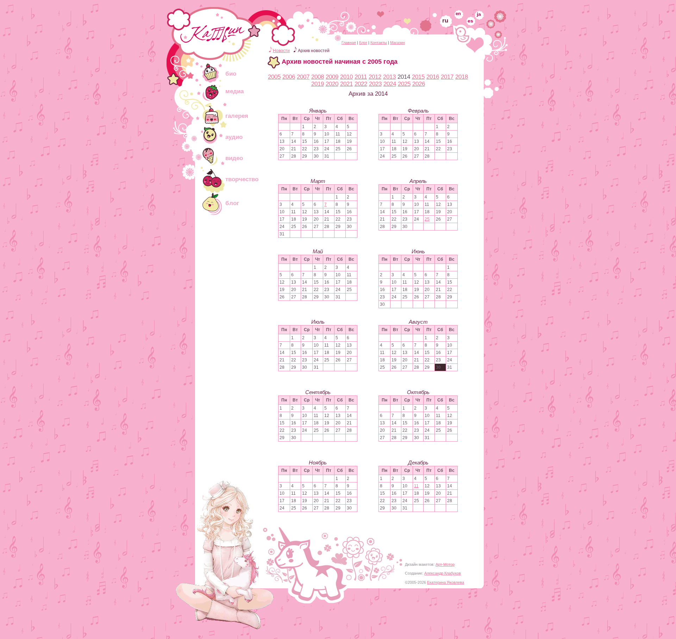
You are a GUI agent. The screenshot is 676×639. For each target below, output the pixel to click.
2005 (274, 77)
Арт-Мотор (445, 564)
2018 (461, 77)
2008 (317, 77)
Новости (281, 50)
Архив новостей (314, 50)
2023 (375, 84)
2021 (346, 84)
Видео (234, 158)
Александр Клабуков (442, 573)
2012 (375, 77)
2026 (418, 84)
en (458, 13)
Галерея (236, 116)
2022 (361, 84)
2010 (346, 77)
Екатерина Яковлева (445, 582)
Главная (349, 42)
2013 (389, 77)
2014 (404, 77)
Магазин (397, 42)
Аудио (234, 137)
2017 (447, 77)
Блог (363, 42)
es (470, 21)
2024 (389, 84)
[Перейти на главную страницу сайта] (216, 51)
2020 (332, 84)
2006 (288, 77)
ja (479, 14)
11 (416, 485)
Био (230, 73)
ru (445, 20)
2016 (432, 77)
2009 (332, 77)
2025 (404, 84)
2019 (317, 84)
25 (427, 219)
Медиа (234, 91)
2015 (418, 77)
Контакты (378, 42)
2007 (303, 77)
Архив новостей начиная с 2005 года (340, 61)
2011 (361, 77)
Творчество (241, 179)
